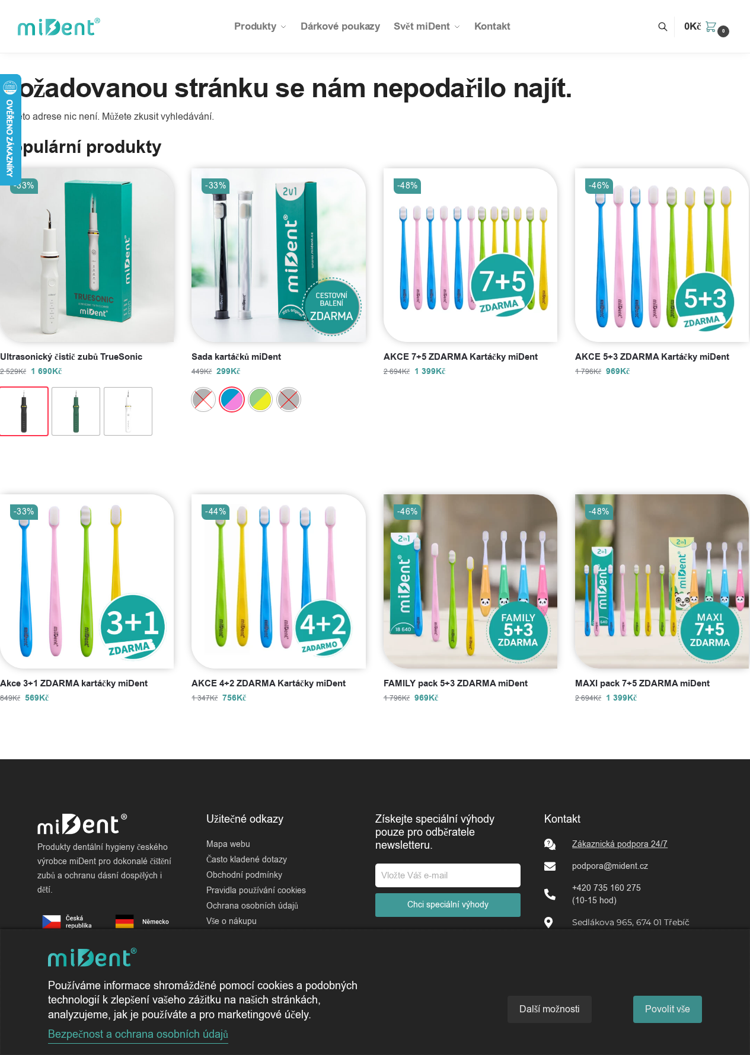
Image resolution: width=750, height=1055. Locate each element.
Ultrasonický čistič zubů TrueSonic (71, 357)
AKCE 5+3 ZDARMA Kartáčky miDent (652, 357)
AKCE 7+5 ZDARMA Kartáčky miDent (461, 357)
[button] (708, 26)
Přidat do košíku (87, 459)
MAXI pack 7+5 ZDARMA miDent (642, 684)
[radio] (23, 411)
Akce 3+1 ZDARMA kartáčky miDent (74, 684)
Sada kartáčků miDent (236, 357)
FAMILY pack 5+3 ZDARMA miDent (456, 684)
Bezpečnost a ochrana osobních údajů (138, 1034)
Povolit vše (667, 1009)
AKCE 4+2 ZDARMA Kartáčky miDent (269, 684)
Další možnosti (549, 1009)
